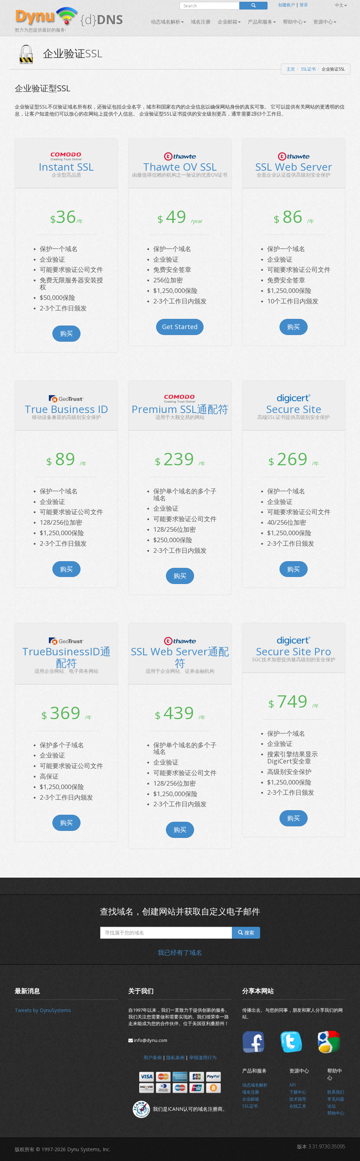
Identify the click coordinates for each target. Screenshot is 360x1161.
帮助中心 (293, 21)
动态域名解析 (165, 21)
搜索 (248, 932)
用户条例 (152, 1057)
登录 (304, 5)
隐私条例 (175, 1057)
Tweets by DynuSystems (43, 1010)
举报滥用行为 (203, 1057)
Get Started (180, 326)
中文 (339, 5)
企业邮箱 (227, 21)
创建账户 (286, 5)
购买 (66, 333)
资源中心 (323, 21)
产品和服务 (260, 21)
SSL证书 (308, 69)
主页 (291, 69)
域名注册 (201, 21)
